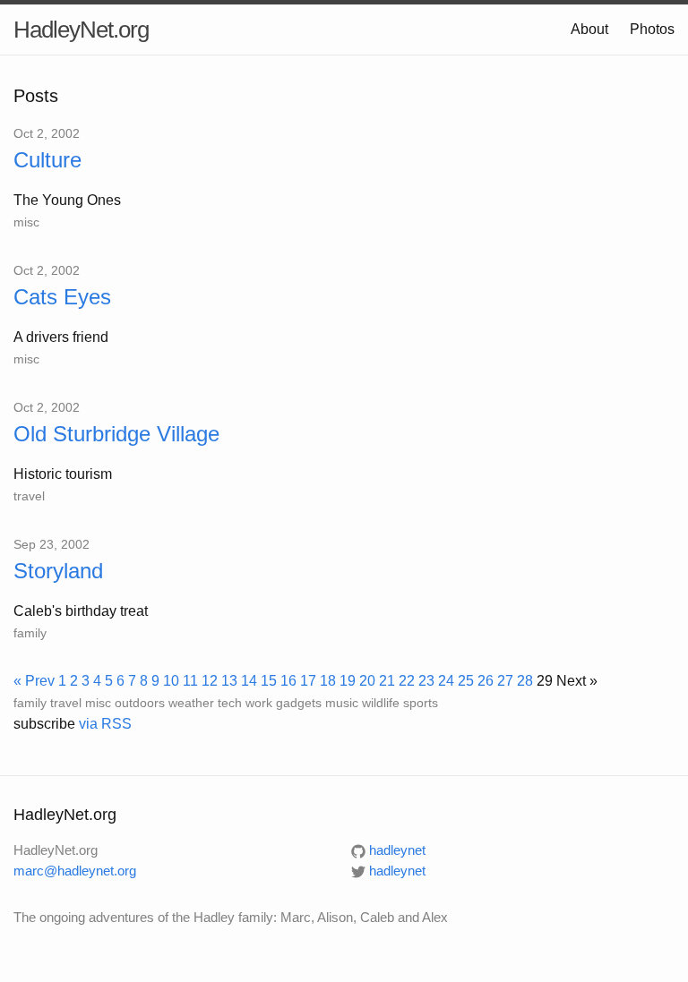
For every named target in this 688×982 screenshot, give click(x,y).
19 (348, 680)
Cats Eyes (62, 297)
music (341, 703)
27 (505, 680)
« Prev (34, 680)
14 (249, 680)
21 (387, 680)
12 (210, 680)
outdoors (140, 703)
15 (269, 680)
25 (466, 680)
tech (230, 703)
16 (288, 680)
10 (171, 680)
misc (26, 222)
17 (308, 680)
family (30, 633)
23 (426, 680)
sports (420, 703)
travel (29, 496)
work (258, 703)
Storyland (58, 571)
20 (367, 680)
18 (328, 680)
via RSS (105, 723)
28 (525, 680)
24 (446, 680)
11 (190, 680)
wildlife (381, 703)
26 (485, 680)
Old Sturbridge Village (116, 434)
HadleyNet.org (81, 29)
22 (407, 680)
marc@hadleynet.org (74, 870)
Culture (47, 160)
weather (191, 703)
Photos (652, 29)
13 (229, 680)
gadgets (299, 703)
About (589, 29)
